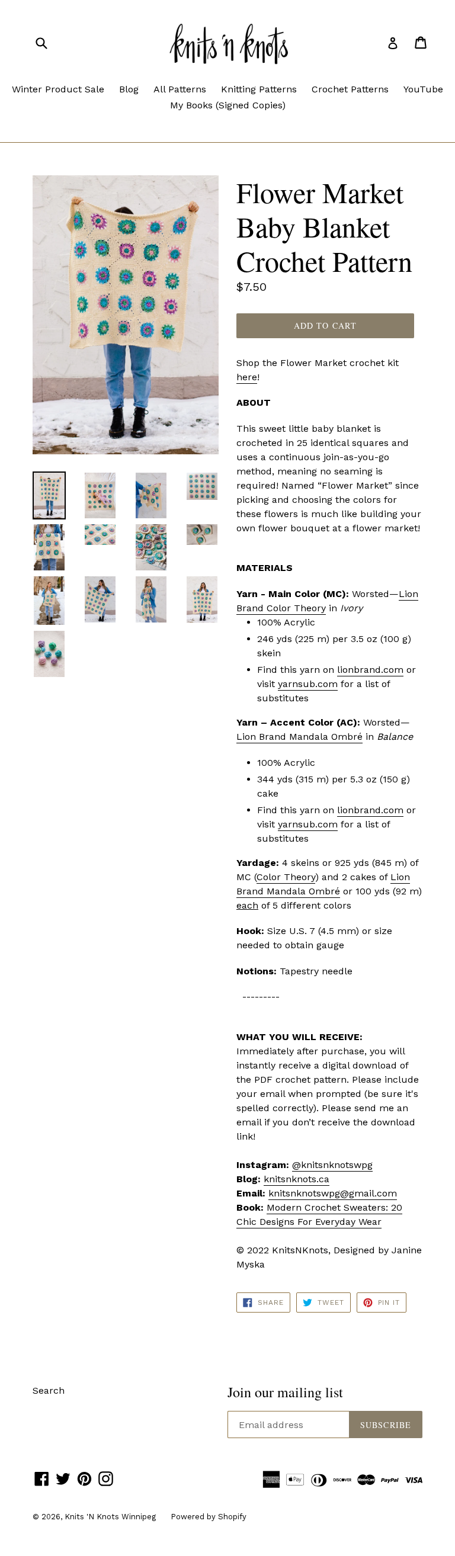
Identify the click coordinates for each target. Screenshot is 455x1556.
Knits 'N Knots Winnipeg (110, 1516)
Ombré (347, 736)
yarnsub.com (308, 683)
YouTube (423, 89)
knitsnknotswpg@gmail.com (332, 1193)
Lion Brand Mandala (283, 736)
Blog (129, 89)
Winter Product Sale (58, 89)
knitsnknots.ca (296, 1179)
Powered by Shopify (208, 1516)
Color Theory (286, 877)
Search (49, 1390)
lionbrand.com (370, 669)
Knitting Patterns (259, 89)
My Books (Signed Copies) (228, 105)
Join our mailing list (285, 1392)
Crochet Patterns (350, 89)
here (246, 377)
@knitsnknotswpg (332, 1164)
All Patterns (179, 89)
